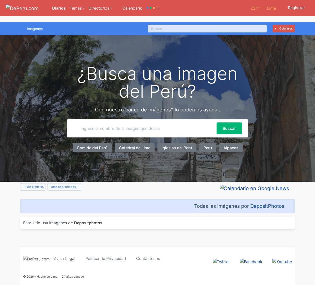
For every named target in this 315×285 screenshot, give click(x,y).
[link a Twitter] (221, 261)
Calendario (131, 8)
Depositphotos (88, 222)
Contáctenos (148, 258)
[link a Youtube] (282, 261)
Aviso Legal (64, 258)
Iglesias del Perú (177, 147)
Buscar (229, 128)
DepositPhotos (267, 206)
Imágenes (35, 29)
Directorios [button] (99, 8)
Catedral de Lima (134, 147)
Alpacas (230, 147)
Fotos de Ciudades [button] (63, 187)
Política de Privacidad (105, 258)
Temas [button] (76, 8)
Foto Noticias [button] (34, 187)
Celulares (286, 28)
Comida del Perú (92, 147)
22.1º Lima (263, 8)
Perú (208, 147)
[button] (152, 8)
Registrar (296, 7)
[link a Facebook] (251, 261)
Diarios (58, 8)
